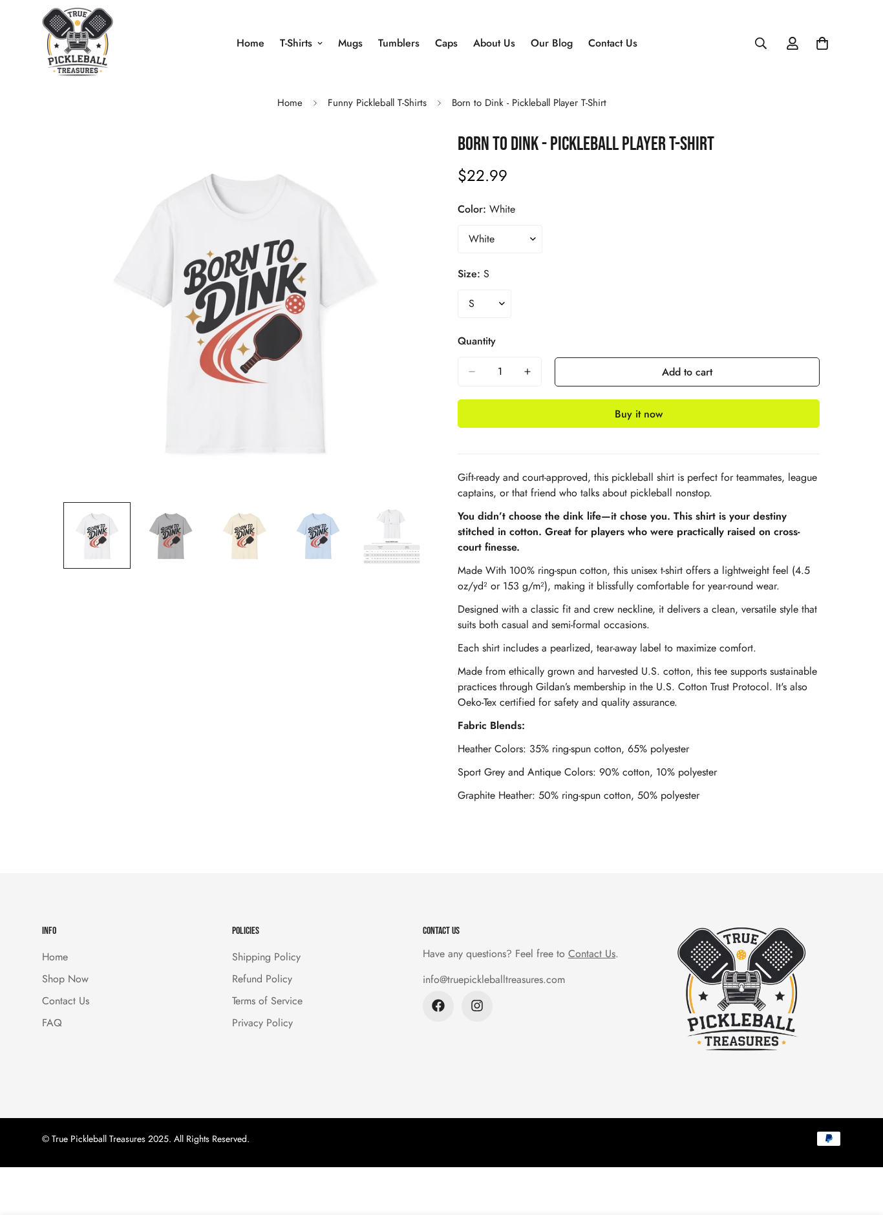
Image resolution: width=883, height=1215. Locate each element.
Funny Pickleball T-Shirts (377, 103)
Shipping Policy (266, 956)
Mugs (350, 43)
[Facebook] (438, 1005)
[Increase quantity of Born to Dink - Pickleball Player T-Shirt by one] (527, 371)
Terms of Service (267, 1000)
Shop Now (65, 978)
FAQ (52, 1022)
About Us (494, 43)
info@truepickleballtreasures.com (494, 978)
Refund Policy (262, 978)
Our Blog (552, 43)
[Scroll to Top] (858, 1144)
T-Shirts (296, 43)
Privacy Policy (262, 1022)
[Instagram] (477, 1005)
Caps (446, 43)
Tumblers (399, 43)
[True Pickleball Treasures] (77, 43)
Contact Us (612, 43)
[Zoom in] (397, 158)
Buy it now (639, 414)
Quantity (477, 340)
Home (250, 43)
